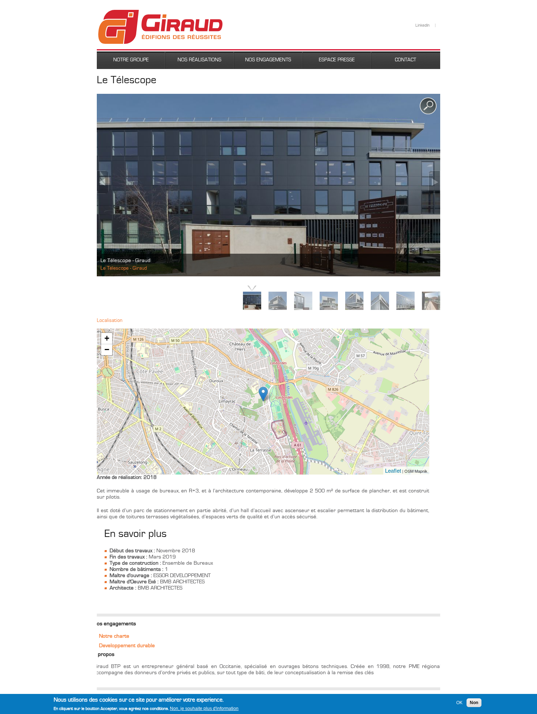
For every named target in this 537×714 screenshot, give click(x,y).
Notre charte (114, 636)
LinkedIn (422, 25)
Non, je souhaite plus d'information (204, 708)
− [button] (106, 349)
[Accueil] (160, 13)
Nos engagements (268, 60)
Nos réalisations (199, 60)
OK (459, 702)
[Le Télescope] (263, 394)
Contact (405, 60)
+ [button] (106, 338)
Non (474, 702)
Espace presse (337, 60)
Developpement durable (127, 645)
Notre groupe (131, 60)
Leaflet (393, 470)
